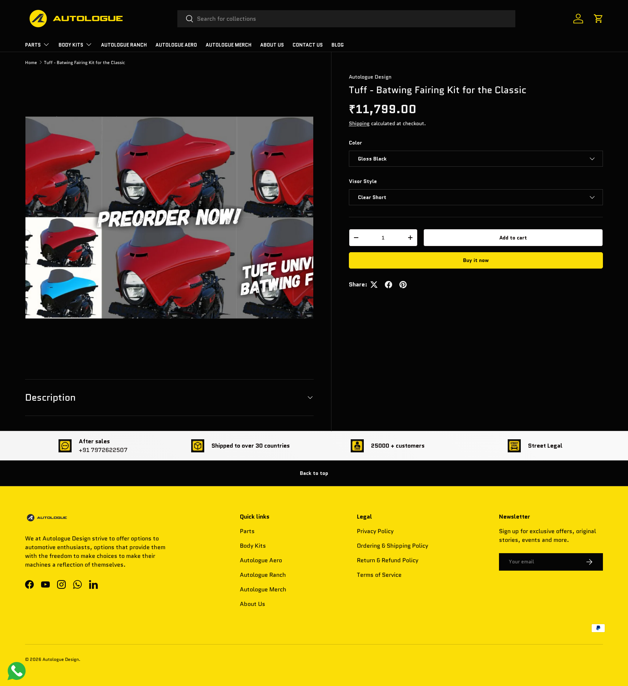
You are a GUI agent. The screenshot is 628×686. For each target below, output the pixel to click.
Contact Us (308, 44)
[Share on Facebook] (388, 284)
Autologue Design (370, 76)
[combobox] (346, 18)
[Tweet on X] (374, 284)
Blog (337, 44)
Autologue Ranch (124, 44)
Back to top (314, 473)
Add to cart (513, 237)
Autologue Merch (228, 44)
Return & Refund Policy (387, 560)
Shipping (359, 123)
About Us (272, 44)
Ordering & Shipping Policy (392, 546)
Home (31, 62)
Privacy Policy (375, 531)
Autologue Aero (261, 560)
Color (355, 142)
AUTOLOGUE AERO (176, 44)
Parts (247, 531)
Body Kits (71, 44)
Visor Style (363, 181)
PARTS (33, 44)
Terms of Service (379, 575)
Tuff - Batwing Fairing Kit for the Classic (84, 62)
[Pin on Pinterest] (403, 284)
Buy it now (476, 260)
